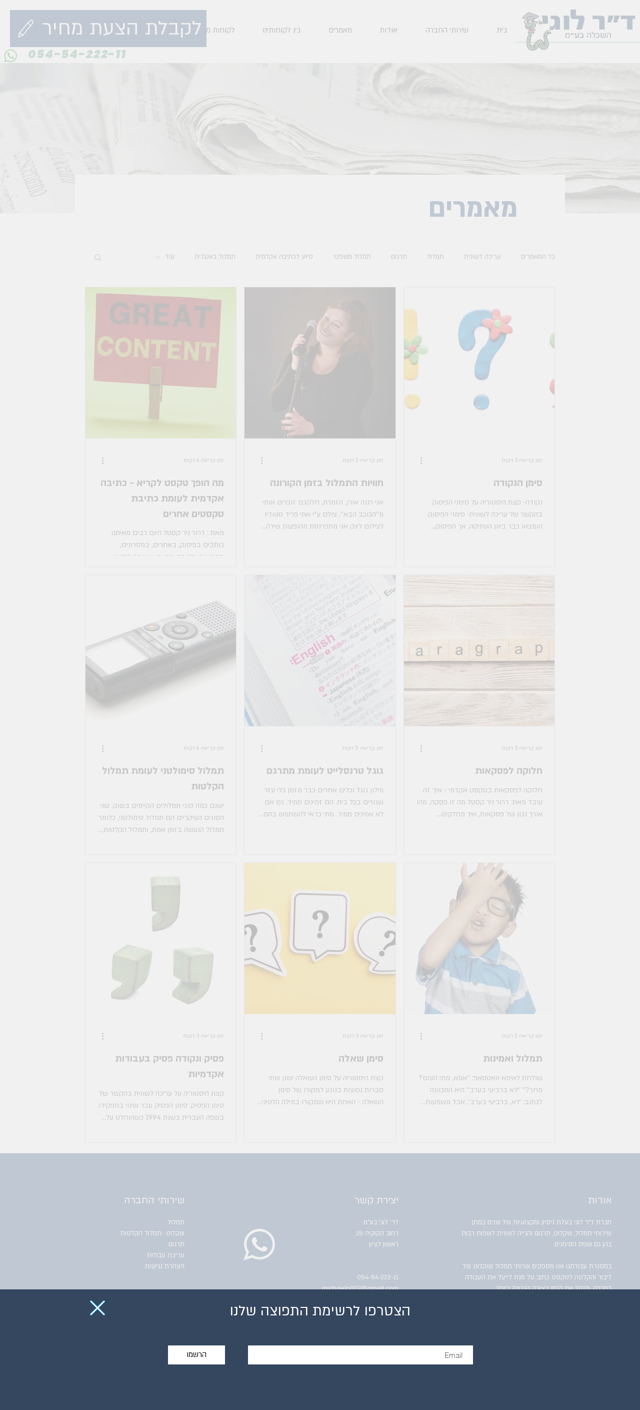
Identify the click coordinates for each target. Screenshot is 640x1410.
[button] (97, 1307)
